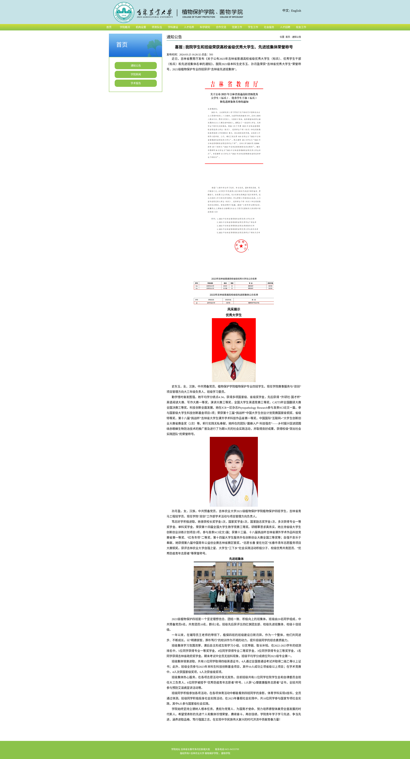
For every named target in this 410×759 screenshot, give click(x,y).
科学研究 (205, 27)
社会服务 (269, 27)
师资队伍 (157, 27)
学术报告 (136, 83)
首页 (108, 27)
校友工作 (301, 27)
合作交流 (221, 27)
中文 (285, 10)
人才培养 (189, 27)
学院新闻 (136, 74)
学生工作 (253, 27)
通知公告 (136, 65)
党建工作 (237, 27)
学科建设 (173, 27)
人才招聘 (285, 27)
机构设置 (141, 27)
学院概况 (125, 27)
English (296, 10)
